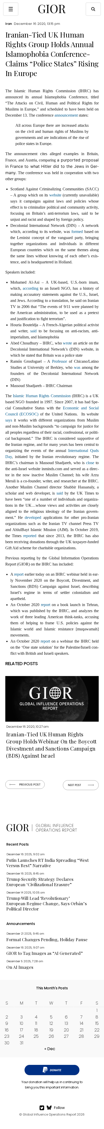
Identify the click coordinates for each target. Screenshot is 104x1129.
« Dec (49, 1049)
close (90, 463)
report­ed (29, 536)
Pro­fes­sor (59, 361)
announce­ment (66, 115)
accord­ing (30, 288)
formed (77, 231)
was (77, 367)
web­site (55, 195)
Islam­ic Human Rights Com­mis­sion (41, 396)
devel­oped (33, 517)
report (18, 574)
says (8, 420)
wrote (67, 343)
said (33, 331)
